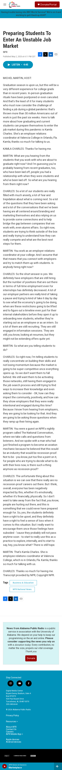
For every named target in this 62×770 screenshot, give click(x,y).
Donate (31, 658)
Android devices (13, 742)
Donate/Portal (48, 4)
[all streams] (58, 766)
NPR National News (22, 589)
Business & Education (23, 583)
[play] (4, 766)
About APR (11, 727)
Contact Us (11, 729)
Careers (10, 732)
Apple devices (12, 739)
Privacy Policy (12, 715)
